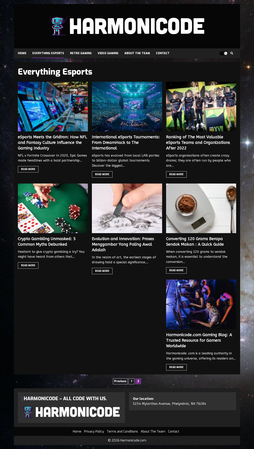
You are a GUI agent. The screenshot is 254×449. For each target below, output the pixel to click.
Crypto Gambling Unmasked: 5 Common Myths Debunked (53, 208)
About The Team (137, 53)
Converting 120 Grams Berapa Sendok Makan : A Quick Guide (201, 208)
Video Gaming (108, 53)
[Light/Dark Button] (223, 53)
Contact (162, 53)
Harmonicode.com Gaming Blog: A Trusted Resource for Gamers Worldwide (201, 304)
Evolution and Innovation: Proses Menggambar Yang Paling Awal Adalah (127, 208)
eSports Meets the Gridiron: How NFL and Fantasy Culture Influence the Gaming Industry (53, 106)
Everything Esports (48, 53)
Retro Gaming (81, 53)
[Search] (231, 53)
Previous (120, 381)
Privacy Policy (94, 431)
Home (22, 53)
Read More (28, 169)
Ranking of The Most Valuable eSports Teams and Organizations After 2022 (201, 106)
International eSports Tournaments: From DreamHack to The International (127, 106)
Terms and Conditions (122, 431)
